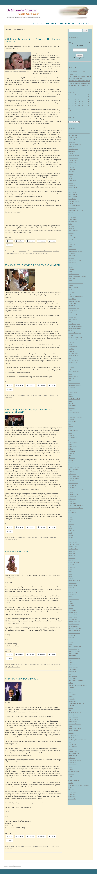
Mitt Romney (22, 251)
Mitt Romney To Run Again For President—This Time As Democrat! (32, 40)
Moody (70, 517)
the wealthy (71, 737)
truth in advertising (73, 753)
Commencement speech (75, 251)
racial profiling (72, 612)
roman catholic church (74, 646)
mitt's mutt (40, 664)
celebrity (70, 233)
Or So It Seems (72, 546)
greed (70, 369)
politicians (71, 587)
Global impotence (73, 356)
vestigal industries (73, 771)
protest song (72, 610)
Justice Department (73, 442)
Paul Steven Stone (42, 253)
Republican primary (74, 630)
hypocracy (71, 408)
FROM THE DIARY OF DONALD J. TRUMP (79, 81)
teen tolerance (72, 721)
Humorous (71, 403)
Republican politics (13, 253)
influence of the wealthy (75, 417)
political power (72, 585)
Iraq (69, 424)
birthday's (71, 203)
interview (71, 419)
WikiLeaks (71, 790)
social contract (72, 676)
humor (21, 395)
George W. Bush (73, 353)
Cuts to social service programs (77, 276)
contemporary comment (75, 260)
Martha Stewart (72, 485)
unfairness (71, 758)
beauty (70, 190)
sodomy (70, 683)
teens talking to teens (74, 728)
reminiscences (72, 619)
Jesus (70, 433)
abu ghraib (71, 142)
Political (70, 578)
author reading (72, 181)
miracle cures (72, 510)
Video (70, 776)
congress (71, 258)
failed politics (72, 317)
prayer (70, 596)
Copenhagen (72, 262)
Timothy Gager (72, 746)
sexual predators (73, 667)
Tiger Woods (72, 744)
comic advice (72, 249)
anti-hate (71, 167)
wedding (70, 783)
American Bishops (73, 156)
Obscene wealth (73, 542)
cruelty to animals (24, 664)
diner (70, 294)
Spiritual (70, 696)
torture (70, 749)
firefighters (71, 335)
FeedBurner (83, 58)
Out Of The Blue (73, 549)
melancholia (71, 499)
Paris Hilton (71, 560)
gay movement (72, 346)
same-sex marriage (74, 658)
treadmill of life (72, 751)
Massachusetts (72, 487)
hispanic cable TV (73, 392)
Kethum (70, 449)
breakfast (71, 215)
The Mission (67, 23)
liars (69, 456)
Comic (70, 246)
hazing (70, 374)
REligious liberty (72, 615)
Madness (71, 471)
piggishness (71, 567)
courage (70, 267)
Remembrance (72, 617)
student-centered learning (76, 703)
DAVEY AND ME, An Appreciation (77, 72)
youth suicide (72, 799)
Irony (30, 846)
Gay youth (71, 351)
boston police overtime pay (76, 210)
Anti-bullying (71, 165)
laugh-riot (71, 453)
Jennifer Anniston (73, 431)
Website (37, 23)
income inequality (73, 415)
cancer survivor (72, 228)
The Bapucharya (73, 730)
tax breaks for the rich (74, 712)
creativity (71, 269)
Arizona (70, 174)
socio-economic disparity (75, 680)
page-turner (71, 553)
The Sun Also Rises (73, 735)
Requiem (71, 637)
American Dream (73, 158)
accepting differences (74, 144)
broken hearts (72, 221)
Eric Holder (71, 306)
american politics (24, 846)
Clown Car (71, 240)
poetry (70, 571)
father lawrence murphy (75, 326)
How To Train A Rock (74, 399)
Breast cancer (72, 217)
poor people (72, 594)
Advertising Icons (73, 149)
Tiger (69, 742)
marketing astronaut (74, 478)
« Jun (69, 110)
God (69, 358)
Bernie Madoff (72, 194)
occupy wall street (73, 544)
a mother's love (72, 137)
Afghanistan (71, 151)
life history (71, 458)
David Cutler (71, 278)
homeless (71, 396)
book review (72, 208)
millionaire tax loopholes (75, 508)
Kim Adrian (71, 451)
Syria (69, 710)
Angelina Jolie (72, 162)
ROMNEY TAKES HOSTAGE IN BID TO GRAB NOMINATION (32, 265)
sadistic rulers (72, 655)
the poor (70, 733)
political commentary (74, 580)
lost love (70, 462)
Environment (72, 303)
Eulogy (70, 312)
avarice (70, 183)
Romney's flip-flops (74, 651)
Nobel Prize (71, 531)
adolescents (72, 146)
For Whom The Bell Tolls (75, 337)
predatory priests (73, 599)
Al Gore (70, 153)
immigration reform (73, 412)
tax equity (71, 715)
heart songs (71, 378)
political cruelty (72, 583)
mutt (45, 664)
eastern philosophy (74, 301)
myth (69, 526)
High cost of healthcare (75, 385)
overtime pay (72, 551)
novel (70, 533)
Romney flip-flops (73, 649)
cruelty (70, 271)
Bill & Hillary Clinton (73, 201)
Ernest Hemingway (73, 308)
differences (71, 292)
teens (70, 726)
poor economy (72, 592)
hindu (70, 390)
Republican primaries (37, 395)
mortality (71, 519)
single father (72, 671)
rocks (70, 644)
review (70, 640)
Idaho (70, 410)
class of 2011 (72, 237)
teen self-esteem (73, 719)
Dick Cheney (72, 290)
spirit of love (72, 694)
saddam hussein (73, 653)
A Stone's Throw (73, 140)
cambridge (71, 226)
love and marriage (73, 467)
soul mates (71, 690)
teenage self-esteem (74, 724)
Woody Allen (72, 792)
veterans (71, 774)
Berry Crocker (72, 199)
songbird (71, 687)
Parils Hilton (71, 558)
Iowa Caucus (72, 421)
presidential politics (46, 251)
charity (70, 235)
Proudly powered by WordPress (12, 866)
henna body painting (74, 383)
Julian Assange (72, 437)
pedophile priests (73, 565)
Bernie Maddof (72, 192)
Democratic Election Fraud (75, 283)
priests (70, 601)
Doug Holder (72, 299)
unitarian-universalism (74, 760)
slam (69, 674)
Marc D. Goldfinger (73, 476)
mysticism (71, 524)
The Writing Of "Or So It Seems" (77, 740)
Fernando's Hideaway (74, 328)
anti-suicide (71, 169)
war (69, 778)
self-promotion (72, 665)
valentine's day (72, 765)
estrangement (72, 310)
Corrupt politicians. (73, 265)
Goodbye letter (72, 362)
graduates (71, 367)
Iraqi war (71, 426)
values (70, 767)
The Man (51, 23)
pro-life (70, 608)
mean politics (72, 496)
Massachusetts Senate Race (76, 490)
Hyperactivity (72, 406)
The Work (83, 23)
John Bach (71, 435)
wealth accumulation (74, 780)
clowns (70, 242)
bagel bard (71, 185)
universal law (72, 762)
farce (70, 321)
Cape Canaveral (73, 231)
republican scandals (74, 633)
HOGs (70, 394)
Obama (70, 537)
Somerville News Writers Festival (77, 685)
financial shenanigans (74, 333)
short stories (72, 669)
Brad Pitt (70, 212)
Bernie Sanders (72, 196)
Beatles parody (72, 187)
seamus (49, 664)
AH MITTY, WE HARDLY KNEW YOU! (22, 678)
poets (70, 574)
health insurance (73, 376)
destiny (70, 285)
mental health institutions (75, 506)
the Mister (22, 253)
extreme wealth (72, 315)
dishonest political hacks (75, 296)
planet (70, 569)
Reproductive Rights (74, 621)
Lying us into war (73, 469)
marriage (71, 481)
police (70, 576)
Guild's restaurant (73, 371)
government (71, 365)
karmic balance (72, 446)
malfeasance (72, 474)
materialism (71, 492)
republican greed (73, 626)
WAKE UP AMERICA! (73, 74)
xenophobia (71, 794)
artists (70, 176)
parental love (72, 556)
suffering (71, 705)
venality (70, 769)
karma (70, 444)
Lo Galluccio (71, 460)
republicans (71, 635)
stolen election (72, 701)
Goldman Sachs (73, 360)
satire (42, 846)
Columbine (71, 244)
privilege (70, 603)
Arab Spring (71, 171)
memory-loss (72, 503)
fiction (70, 331)
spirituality (71, 699)
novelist (70, 535)
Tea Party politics (44, 537)
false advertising (73, 319)
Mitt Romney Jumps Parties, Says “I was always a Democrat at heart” (28, 410)
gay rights (71, 349)
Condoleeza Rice (73, 256)
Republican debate (73, 624)
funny (70, 344)
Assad (70, 178)
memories (71, 501)
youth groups (72, 796)
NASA (70, 528)
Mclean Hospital (73, 494)
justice (70, 440)
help (69, 381)
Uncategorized (72, 755)
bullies (70, 224)
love (69, 465)
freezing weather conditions (76, 340)
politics (70, 590)
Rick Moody (71, 642)
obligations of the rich (74, 540)
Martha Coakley (73, 483)
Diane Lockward (73, 287)
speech (70, 692)
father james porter (74, 324)
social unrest (72, 678)
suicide (70, 708)
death (70, 281)
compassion (71, 253)
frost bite (71, 342)
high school (71, 387)
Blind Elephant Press (74, 206)
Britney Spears (72, 219)
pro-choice (71, 605)
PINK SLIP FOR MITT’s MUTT (18, 551)
